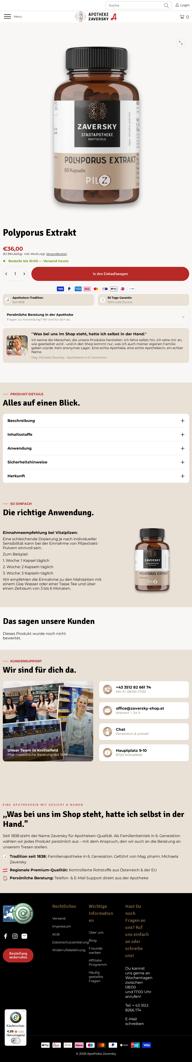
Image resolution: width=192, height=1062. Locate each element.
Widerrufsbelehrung (68, 950)
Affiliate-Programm (98, 962)
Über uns (96, 933)
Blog (93, 941)
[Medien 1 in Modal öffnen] (180, 43)
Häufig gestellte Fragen (96, 977)
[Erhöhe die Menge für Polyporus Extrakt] (24, 274)
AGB (56, 934)
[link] (138, 982)
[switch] (15, 1040)
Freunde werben (95, 950)
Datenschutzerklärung (70, 942)
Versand (58, 918)
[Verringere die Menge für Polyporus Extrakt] (6, 274)
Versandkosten (56, 254)
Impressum (61, 926)
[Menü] (23, 1012)
